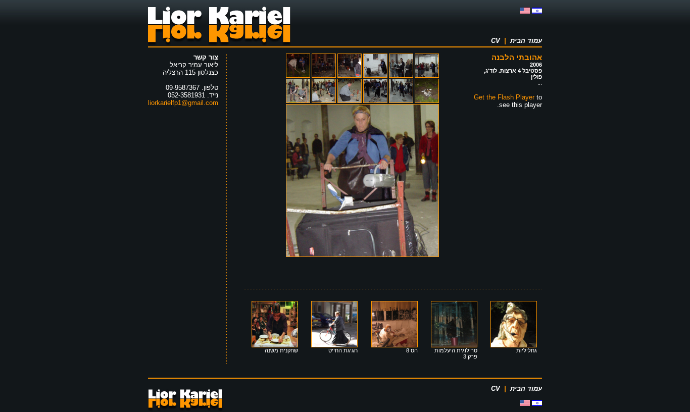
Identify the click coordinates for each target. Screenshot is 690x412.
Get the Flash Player (504, 97)
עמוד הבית (526, 40)
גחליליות (526, 350)
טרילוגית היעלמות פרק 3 (455, 353)
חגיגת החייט (343, 350)
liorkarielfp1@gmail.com (183, 103)
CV (495, 40)
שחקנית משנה (281, 350)
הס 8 (412, 350)
